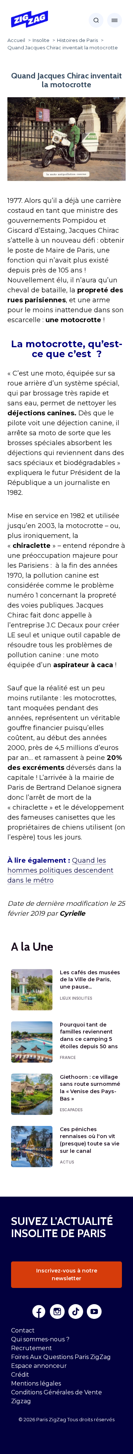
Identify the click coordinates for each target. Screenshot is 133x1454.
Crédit (20, 1374)
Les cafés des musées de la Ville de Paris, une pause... (90, 979)
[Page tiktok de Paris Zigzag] (75, 1311)
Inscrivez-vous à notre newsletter (66, 1274)
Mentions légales (36, 1383)
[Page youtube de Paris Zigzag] (94, 1311)
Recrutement (31, 1348)
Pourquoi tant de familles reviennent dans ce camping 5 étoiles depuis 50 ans (89, 1035)
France (68, 1057)
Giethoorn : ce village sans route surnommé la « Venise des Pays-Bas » (90, 1088)
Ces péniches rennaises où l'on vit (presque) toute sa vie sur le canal (89, 1140)
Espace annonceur (39, 1365)
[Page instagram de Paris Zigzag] (57, 1311)
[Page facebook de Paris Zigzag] (38, 1311)
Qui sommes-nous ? (40, 1339)
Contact (23, 1330)
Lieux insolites (76, 998)
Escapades (71, 1110)
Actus (67, 1162)
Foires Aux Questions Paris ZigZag (61, 1356)
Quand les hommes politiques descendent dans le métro (60, 870)
